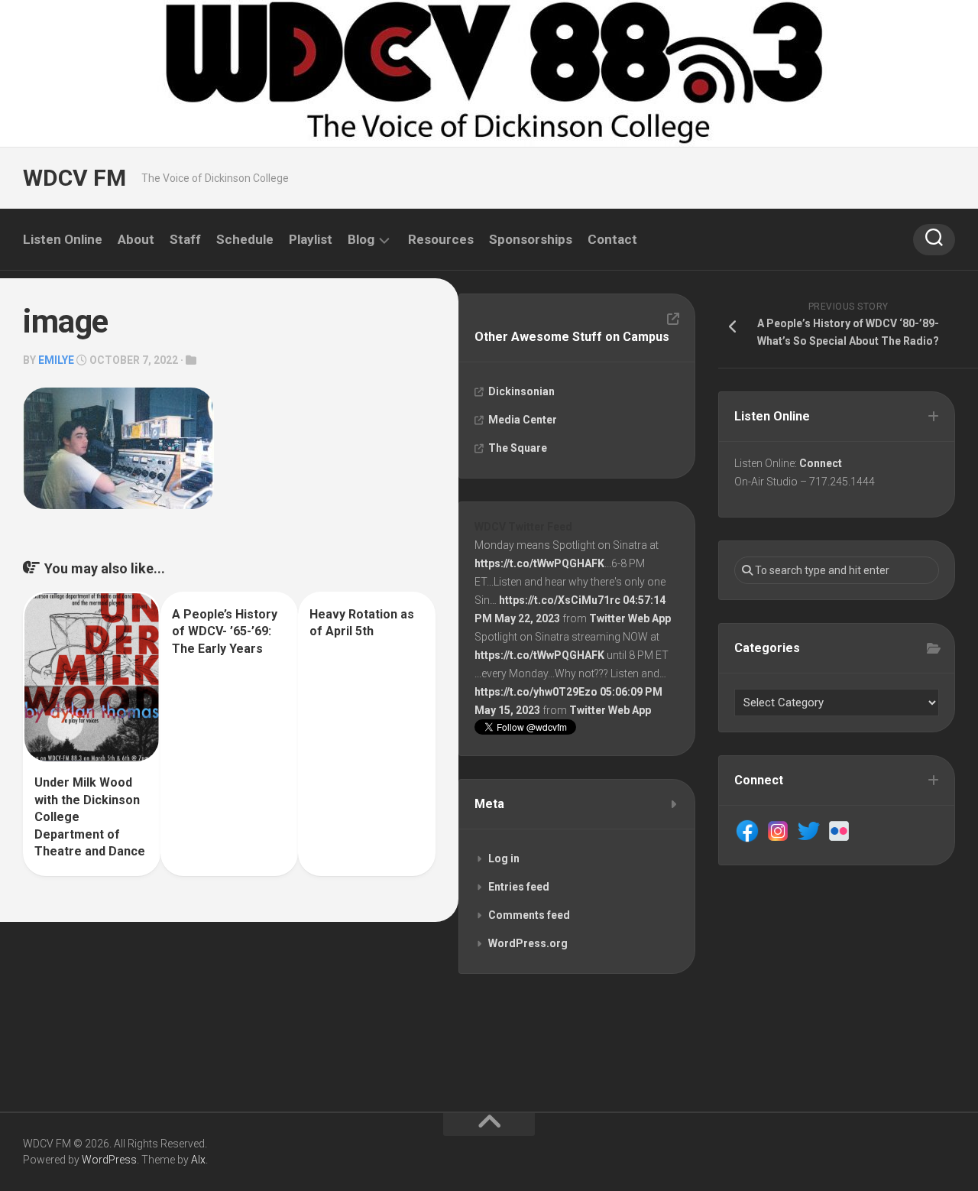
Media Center (522, 420)
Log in (504, 858)
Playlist (310, 239)
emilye (56, 360)
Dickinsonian (521, 391)
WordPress (109, 1160)
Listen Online (62, 239)
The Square (517, 448)
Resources (441, 239)
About (136, 239)
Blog (361, 239)
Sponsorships (530, 239)
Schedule (245, 239)
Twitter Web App (630, 618)
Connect (820, 463)
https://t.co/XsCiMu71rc (559, 600)
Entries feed (518, 887)
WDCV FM (74, 177)
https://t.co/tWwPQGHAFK (539, 563)
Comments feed (529, 915)
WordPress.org (528, 943)
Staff (185, 239)
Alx (198, 1160)
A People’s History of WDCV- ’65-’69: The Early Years (224, 631)
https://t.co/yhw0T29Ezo (535, 692)
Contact (612, 239)
